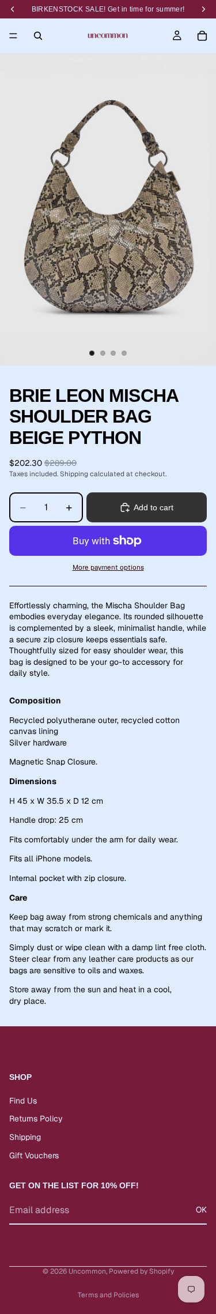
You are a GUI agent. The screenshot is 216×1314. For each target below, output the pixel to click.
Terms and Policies (108, 1295)
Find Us (23, 1100)
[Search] (38, 35)
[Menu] (13, 35)
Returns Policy (36, 1119)
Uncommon (87, 1271)
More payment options (108, 567)
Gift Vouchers (34, 1155)
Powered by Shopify (141, 1271)
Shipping (25, 1137)
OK (201, 1210)
